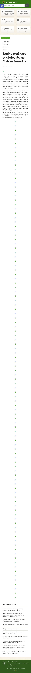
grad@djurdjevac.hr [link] (12, 665)
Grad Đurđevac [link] (10, 2)
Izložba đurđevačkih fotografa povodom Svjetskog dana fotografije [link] (15, 637)
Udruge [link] (5, 49)
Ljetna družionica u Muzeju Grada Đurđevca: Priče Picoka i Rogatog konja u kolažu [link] (15, 642)
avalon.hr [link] (15, 670)
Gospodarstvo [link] (6, 41)
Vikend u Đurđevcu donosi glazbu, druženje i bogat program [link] (15, 625)
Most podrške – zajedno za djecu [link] (11, 628)
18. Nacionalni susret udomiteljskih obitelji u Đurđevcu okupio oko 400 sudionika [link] (13, 609)
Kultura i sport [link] (6, 44)
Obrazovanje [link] (6, 47)
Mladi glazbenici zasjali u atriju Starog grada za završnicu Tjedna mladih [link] (14, 632)
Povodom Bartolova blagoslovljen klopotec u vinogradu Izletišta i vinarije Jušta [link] (14, 620)
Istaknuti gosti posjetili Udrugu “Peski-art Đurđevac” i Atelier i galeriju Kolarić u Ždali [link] (15, 652)
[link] (2, 6)
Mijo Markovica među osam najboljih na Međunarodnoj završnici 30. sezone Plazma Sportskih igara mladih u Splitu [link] (13, 615)
